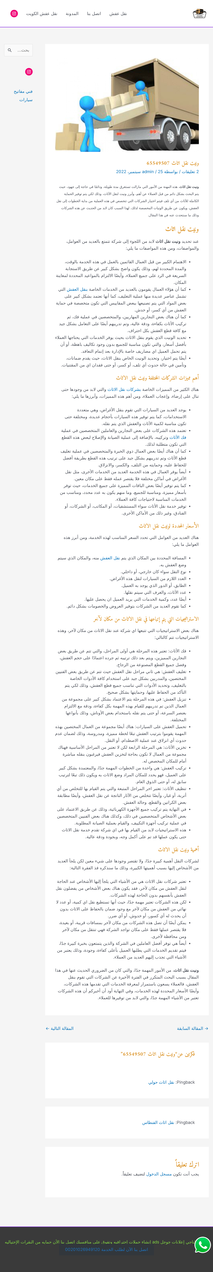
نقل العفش (110, 557)
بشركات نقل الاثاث (124, 389)
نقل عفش (118, 13)
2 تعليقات (190, 171)
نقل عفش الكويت (41, 13)
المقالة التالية (60, 1028)
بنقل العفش (77, 289)
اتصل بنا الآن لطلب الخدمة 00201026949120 (106, 1249)
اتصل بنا (94, 13)
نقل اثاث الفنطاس (158, 1122)
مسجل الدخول (159, 1173)
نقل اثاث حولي (161, 1082)
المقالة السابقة (192, 1028)
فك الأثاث (178, 437)
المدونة (72, 13)
